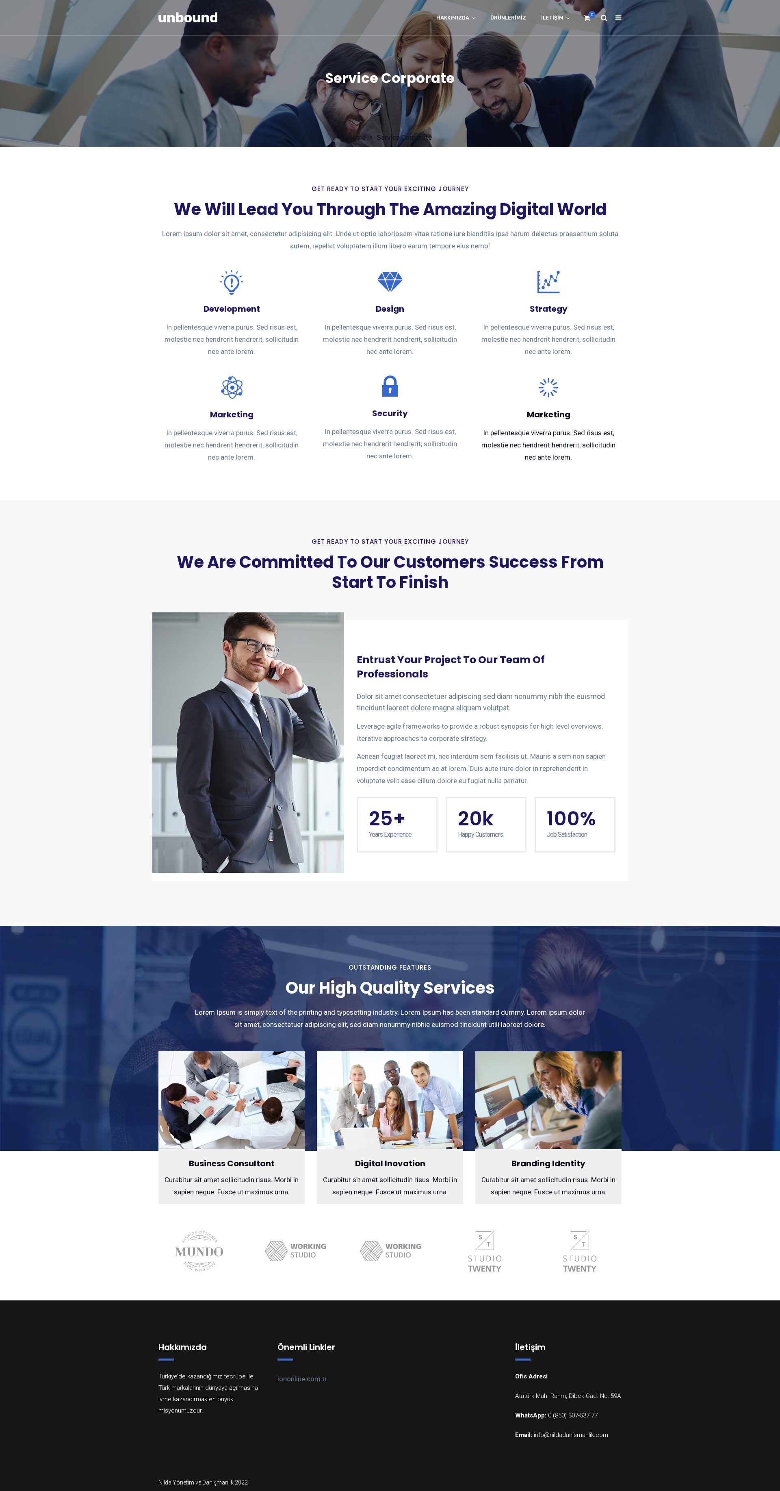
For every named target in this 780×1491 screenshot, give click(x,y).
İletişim (552, 18)
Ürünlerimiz (508, 18)
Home (357, 137)
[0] (587, 20)
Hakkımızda (452, 18)
